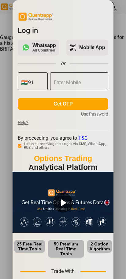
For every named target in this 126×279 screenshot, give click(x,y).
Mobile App (87, 47)
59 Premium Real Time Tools (66, 248)
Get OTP (63, 103)
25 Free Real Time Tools (30, 246)
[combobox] (36, 82)
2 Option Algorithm (99, 246)
